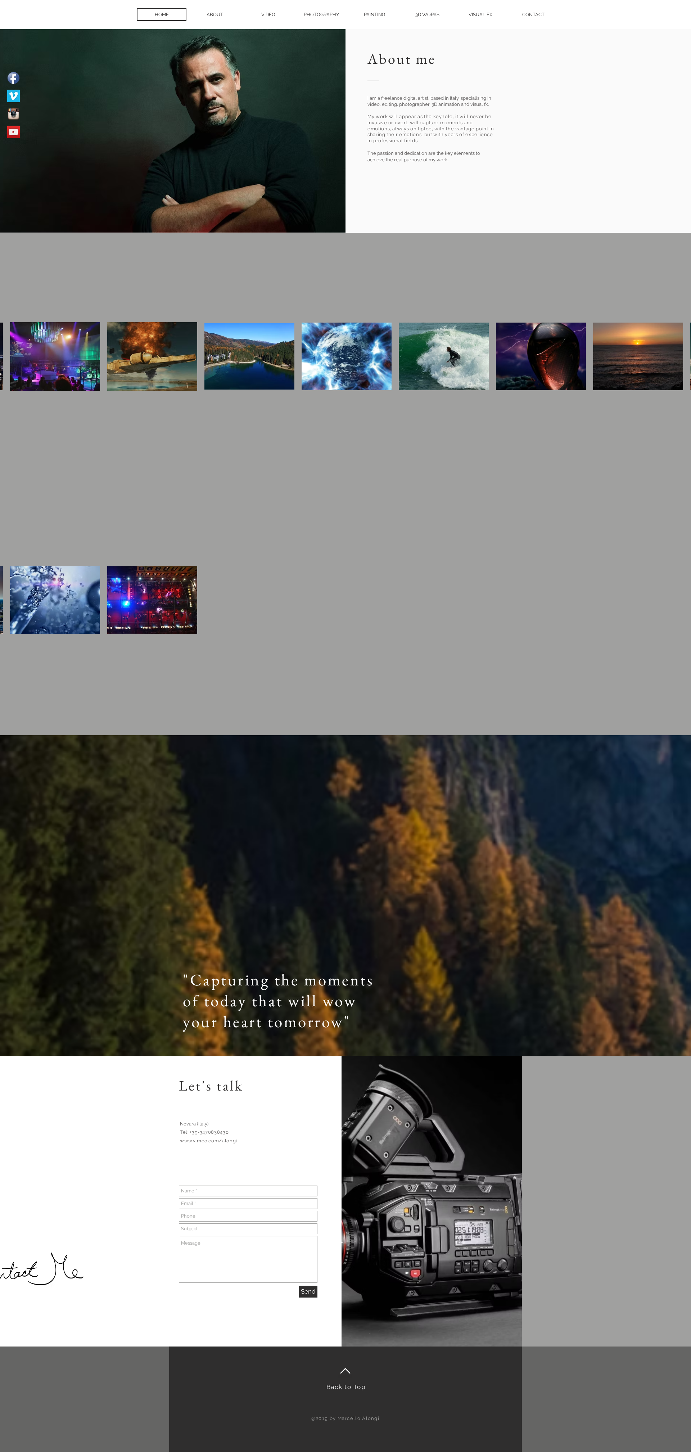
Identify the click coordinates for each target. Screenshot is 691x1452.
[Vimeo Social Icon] (13, 96)
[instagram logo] (13, 114)
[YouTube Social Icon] (13, 132)
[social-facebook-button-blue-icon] (13, 78)
